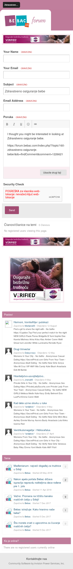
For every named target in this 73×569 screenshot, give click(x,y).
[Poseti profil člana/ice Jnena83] (8, 378)
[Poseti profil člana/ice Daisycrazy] (8, 351)
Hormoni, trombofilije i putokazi (31, 322)
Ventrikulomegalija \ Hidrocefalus (32, 430)
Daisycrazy (30, 352)
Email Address (20, 100)
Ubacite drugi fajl (52, 172)
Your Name (17, 51)
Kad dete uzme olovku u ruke (30, 403)
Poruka (15, 117)
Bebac (28, 472)
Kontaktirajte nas (36, 559)
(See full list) (26, 541)
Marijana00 (30, 325)
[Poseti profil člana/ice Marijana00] (8, 324)
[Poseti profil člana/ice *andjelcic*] (8, 405)
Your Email (17, 68)
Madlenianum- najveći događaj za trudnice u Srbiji (37, 467)
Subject (15, 84)
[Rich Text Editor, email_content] (36, 147)
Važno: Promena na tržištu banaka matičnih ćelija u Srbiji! (33, 497)
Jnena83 (29, 379)
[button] (7, 124)
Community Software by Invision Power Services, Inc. (36, 563)
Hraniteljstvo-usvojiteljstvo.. (29, 376)
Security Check (13, 184)
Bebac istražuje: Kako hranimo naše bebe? (34, 511)
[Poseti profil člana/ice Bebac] (8, 467)
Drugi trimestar (22, 349)
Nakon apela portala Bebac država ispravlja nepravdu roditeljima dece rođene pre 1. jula (37, 482)
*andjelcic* (29, 406)
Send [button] (12, 210)
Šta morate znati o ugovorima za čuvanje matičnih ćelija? (37, 524)
